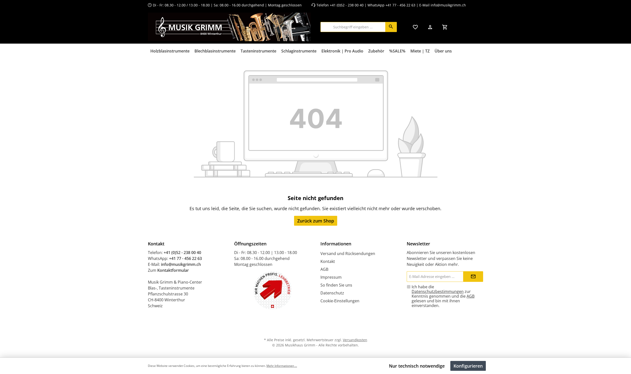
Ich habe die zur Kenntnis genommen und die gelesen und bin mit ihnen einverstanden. (443, 296)
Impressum (331, 277)
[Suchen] (391, 27)
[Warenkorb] (445, 27)
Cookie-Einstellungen (339, 301)
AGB (324, 269)
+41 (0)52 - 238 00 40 (347, 5)
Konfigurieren (468, 366)
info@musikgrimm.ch (448, 5)
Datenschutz (332, 293)
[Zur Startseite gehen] (229, 27)
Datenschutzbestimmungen (438, 291)
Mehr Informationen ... (281, 366)
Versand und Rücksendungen (347, 253)
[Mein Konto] (430, 27)
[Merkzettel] (415, 27)
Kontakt (327, 261)
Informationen (335, 244)
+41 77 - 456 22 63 (401, 5)
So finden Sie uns (336, 285)
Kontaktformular (173, 270)
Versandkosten (355, 340)
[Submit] (473, 276)
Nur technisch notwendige (417, 366)
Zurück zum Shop (315, 221)
